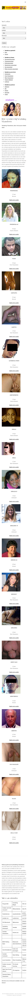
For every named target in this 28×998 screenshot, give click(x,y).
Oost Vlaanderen (9, 76)
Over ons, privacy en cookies (20, 993)
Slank (6, 94)
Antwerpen (7, 74)
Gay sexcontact (8, 67)
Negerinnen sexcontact (11, 65)
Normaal (7, 92)
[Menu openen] (25, 2)
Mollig (6, 90)
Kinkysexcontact (9, 63)
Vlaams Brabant (9, 79)
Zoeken (4, 43)
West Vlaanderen (9, 78)
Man (6, 52)
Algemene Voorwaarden (17, 995)
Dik (5, 88)
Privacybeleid (9, 995)
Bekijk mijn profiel (14, 200)
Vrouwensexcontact (10, 59)
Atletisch (7, 86)
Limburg (7, 81)
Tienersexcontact (9, 61)
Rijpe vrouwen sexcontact (11, 69)
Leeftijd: (4, 30)
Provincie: (4, 35)
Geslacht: (4, 25)
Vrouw (6, 54)
